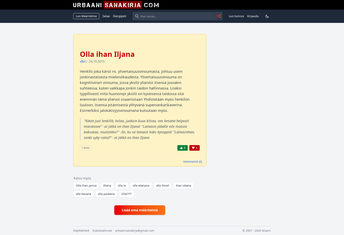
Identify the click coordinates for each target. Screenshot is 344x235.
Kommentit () (192, 161)
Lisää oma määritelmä (140, 210)
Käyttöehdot (81, 230)
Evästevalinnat (102, 230)
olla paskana (106, 194)
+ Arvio (85, 147)
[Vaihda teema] (267, 16)
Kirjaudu (253, 16)
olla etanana (141, 185)
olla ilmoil (162, 185)
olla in (122, 185)
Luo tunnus (236, 16)
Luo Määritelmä (86, 16)
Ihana (107, 185)
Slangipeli (119, 16)
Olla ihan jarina (86, 185)
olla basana (83, 194)
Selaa (106, 16)
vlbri (83, 61)
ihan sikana (183, 185)
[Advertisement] (241, 94)
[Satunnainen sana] (218, 16)
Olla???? (126, 194)
